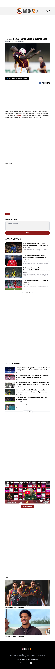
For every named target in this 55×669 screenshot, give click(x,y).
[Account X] (20, 663)
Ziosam (8, 41)
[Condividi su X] (43, 83)
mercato (19, 116)
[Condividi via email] (45, 83)
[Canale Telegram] (34, 663)
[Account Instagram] (27, 663)
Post (27, 233)
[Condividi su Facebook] (40, 83)
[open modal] (49, 11)
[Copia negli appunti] (48, 83)
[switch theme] (47, 11)
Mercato (8, 214)
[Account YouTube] (31, 663)
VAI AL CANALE (27, 506)
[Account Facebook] (24, 663)
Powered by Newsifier (27, 666)
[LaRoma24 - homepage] (27, 11)
